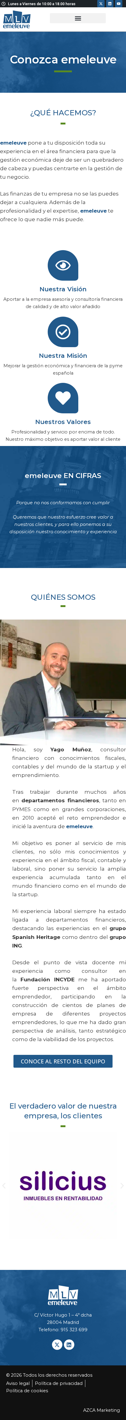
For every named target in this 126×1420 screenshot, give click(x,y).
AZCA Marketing (101, 1410)
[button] (78, 18)
